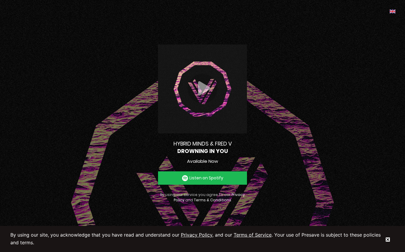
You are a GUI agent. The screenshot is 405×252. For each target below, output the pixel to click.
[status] (388, 239)
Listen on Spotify (206, 178)
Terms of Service (253, 235)
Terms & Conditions (212, 199)
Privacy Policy (196, 235)
